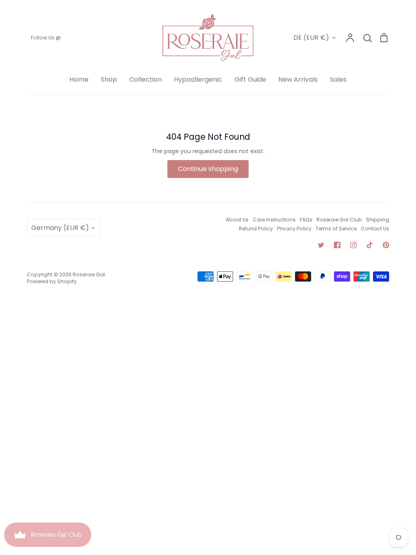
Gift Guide (250, 79)
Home (79, 79)
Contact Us (375, 228)
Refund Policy (256, 228)
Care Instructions (274, 219)
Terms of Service (336, 228)
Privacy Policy (294, 228)
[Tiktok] (370, 245)
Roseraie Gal (89, 274)
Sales (338, 79)
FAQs (306, 219)
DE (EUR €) (311, 37)
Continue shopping (208, 168)
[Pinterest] (386, 245)
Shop (109, 79)
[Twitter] (321, 245)
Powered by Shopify (52, 281)
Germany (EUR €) (60, 227)
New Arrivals (298, 79)
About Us (237, 219)
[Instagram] (353, 245)
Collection (145, 79)
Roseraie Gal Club (339, 219)
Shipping (377, 219)
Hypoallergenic (198, 79)
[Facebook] (337, 245)
